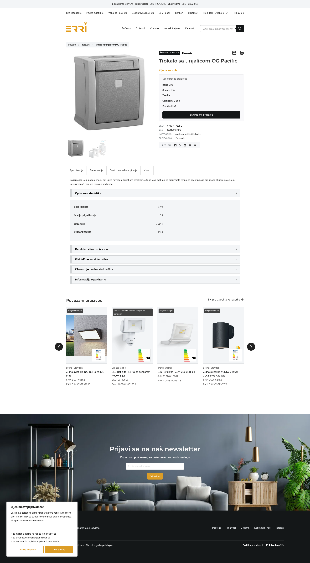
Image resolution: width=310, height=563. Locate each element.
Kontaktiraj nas (172, 28)
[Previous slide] (59, 347)
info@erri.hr (126, 3)
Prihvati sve (59, 549)
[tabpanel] (155, 231)
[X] (180, 145)
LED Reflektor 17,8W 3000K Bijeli (176, 371)
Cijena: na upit (168, 70)
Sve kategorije (74, 12)
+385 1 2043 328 (157, 3)
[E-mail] (194, 145)
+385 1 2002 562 (189, 3)
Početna (126, 28)
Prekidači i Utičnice (213, 12)
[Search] (240, 28)
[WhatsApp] (189, 145)
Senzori (179, 12)
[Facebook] (175, 145)
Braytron (78, 368)
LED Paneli (164, 12)
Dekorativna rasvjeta (143, 12)
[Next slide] (251, 347)
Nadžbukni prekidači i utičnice (188, 134)
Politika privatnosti (253, 545)
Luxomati (193, 12)
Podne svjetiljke (94, 12)
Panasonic (180, 138)
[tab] (76, 170)
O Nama (154, 28)
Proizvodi (140, 28)
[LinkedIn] (185, 145)
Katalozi (189, 28)
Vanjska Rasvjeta (117, 12)
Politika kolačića (27, 549)
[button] (155, 193)
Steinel (122, 368)
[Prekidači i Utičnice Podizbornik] (226, 13)
